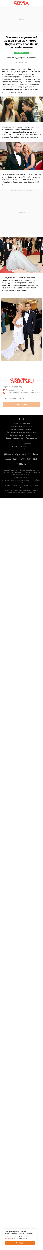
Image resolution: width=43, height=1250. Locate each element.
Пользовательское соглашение (22, 426)
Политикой (10, 392)
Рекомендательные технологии (21, 435)
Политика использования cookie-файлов (21, 432)
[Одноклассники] (23, 419)
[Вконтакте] (19, 419)
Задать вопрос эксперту (15, 438)
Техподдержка (31, 438)
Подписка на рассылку (12, 387)
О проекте (17, 423)
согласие (12, 390)
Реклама (26, 423)
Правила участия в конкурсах (21, 429)
